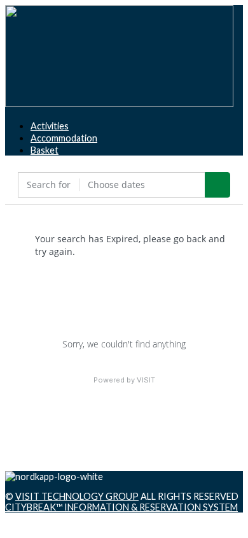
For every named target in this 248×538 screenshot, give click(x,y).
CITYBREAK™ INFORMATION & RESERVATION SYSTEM (121, 507)
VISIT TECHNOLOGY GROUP (77, 496)
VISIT (146, 379)
